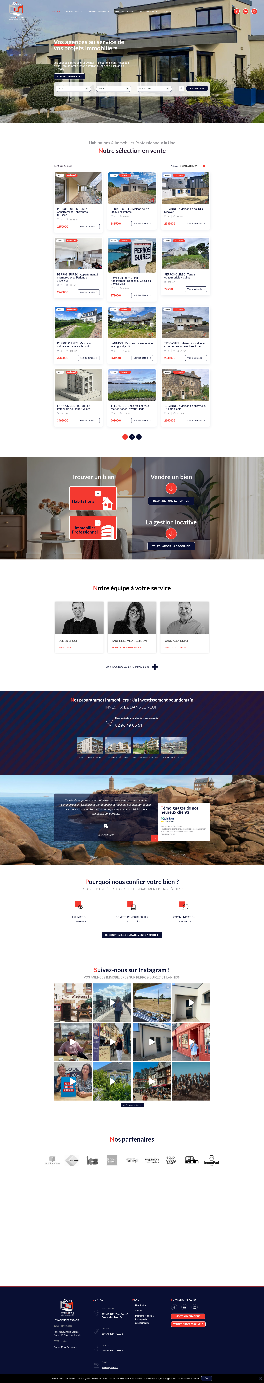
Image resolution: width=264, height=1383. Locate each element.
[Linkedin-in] (245, 11)
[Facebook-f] (237, 11)
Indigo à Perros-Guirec (90, 758)
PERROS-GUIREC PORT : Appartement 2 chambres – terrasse (73, 212)
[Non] (260, 1378)
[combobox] (73, 89)
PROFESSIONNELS (97, 11)
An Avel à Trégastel (118, 758)
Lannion (105, 1328)
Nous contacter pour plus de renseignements (136, 718)
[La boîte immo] (52, 1160)
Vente (60, 175)
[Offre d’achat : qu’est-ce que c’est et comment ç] (112, 1002)
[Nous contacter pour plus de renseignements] (109, 722)
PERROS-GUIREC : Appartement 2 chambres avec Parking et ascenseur (77, 277)
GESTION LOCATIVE (125, 11)
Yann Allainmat (176, 640)
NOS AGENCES (147, 11)
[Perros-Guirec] (96, 1313)
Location (105, 1345)
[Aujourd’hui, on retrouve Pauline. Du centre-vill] (112, 1042)
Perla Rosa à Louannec (174, 758)
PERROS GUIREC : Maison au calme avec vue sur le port (74, 345)
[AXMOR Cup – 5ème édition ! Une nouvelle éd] (152, 1002)
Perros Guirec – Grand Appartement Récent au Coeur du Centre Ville (131, 280)
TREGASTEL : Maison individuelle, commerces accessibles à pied (184, 345)
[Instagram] (254, 11)
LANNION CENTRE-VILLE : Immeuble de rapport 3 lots (73, 407)
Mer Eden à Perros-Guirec (146, 758)
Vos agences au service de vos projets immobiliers (89, 45)
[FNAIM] (72, 1160)
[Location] (96, 1348)
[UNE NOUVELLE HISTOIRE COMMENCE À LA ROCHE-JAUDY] (73, 1002)
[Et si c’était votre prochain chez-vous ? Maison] (152, 1042)
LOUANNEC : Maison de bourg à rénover (183, 210)
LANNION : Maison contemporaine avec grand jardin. (132, 345)
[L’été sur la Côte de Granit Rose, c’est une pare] (152, 1081)
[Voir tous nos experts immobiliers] (155, 666)
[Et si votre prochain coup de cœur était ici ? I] (112, 1081)
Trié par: (174, 166)
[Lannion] (96, 1331)
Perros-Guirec (108, 1309)
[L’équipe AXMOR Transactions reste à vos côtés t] (191, 1081)
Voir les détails (87, 226)
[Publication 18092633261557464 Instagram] (191, 1002)
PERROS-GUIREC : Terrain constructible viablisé (180, 276)
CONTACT (168, 11)
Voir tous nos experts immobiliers (127, 666)
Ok (206, 1378)
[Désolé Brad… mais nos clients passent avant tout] (73, 1042)
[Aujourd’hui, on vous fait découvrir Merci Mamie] (191, 1042)
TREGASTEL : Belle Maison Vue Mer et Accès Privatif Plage (130, 407)
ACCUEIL (56, 11)
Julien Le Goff (69, 640)
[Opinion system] (152, 1160)
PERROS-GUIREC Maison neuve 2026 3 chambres (130, 210)
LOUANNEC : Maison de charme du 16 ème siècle (185, 407)
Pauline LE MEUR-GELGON (129, 640)
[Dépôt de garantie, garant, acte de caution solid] (73, 1081)
